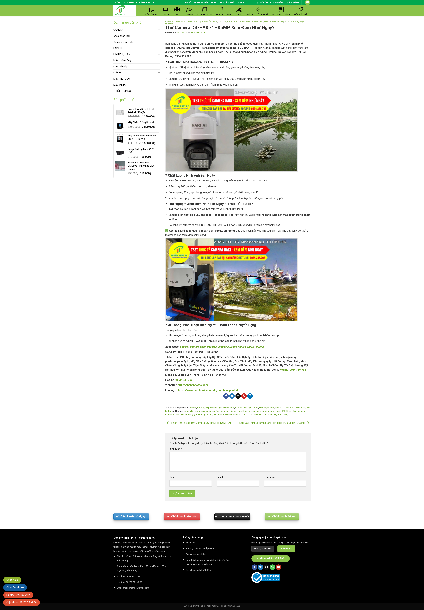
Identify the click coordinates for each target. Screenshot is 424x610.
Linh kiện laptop (236, 22)
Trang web (270, 477)
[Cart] (307, 2)
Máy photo (277, 22)
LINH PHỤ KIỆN (121, 54)
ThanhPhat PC (198, 32)
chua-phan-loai (121, 35)
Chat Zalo (12, 579)
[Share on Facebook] (226, 396)
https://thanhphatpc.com (193, 385)
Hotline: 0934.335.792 (292, 369)
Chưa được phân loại (186, 22)
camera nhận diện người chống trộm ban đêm (242, 411)
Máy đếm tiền (120, 66)
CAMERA (118, 29)
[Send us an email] (266, 567)
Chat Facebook (15, 587)
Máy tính (289, 22)
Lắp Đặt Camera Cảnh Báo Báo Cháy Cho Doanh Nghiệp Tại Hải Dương (222, 346)
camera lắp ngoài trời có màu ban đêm (202, 411)
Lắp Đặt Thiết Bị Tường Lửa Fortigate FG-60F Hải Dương (272, 423)
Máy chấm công (122, 60)
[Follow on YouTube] (278, 567)
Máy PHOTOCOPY (123, 78)
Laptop (222, 22)
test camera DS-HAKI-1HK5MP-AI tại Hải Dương (266, 414)
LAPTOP (118, 48)
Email (220, 477)
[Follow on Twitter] (260, 567)
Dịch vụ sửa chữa (208, 22)
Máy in (267, 22)
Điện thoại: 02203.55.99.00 (21, 602)
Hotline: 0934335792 (18, 594)
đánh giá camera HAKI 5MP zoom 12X (225, 414)
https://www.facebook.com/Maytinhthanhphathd (208, 390)
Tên (171, 477)
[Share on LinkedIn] (250, 396)
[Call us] (272, 567)
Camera (169, 22)
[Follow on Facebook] (254, 567)
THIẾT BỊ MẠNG (122, 91)
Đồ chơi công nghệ (123, 42)
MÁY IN (117, 72)
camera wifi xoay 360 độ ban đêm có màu (285, 411)
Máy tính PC (119, 84)
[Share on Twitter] (232, 396)
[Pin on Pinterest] (244, 396)
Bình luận (175, 448)
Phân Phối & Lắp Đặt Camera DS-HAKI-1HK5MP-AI (201, 423)
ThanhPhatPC (212, 606)
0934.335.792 (184, 380)
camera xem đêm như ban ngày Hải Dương (185, 414)
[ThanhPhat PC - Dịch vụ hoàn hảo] (120, 10)
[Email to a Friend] (238, 396)
